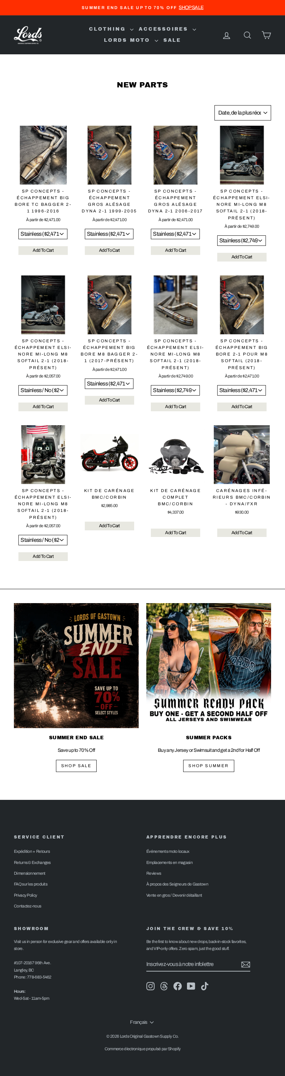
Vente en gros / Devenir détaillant (174, 895)
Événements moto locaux (167, 851)
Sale (172, 40)
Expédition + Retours (32, 851)
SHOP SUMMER (208, 765)
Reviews (153, 873)
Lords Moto (128, 40)
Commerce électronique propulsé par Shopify (143, 1048)
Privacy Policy (25, 895)
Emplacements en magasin (169, 862)
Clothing (108, 29)
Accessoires (165, 29)
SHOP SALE (76, 765)
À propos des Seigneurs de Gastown (177, 884)
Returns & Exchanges (32, 862)
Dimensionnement (30, 873)
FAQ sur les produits (30, 884)
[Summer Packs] (208, 665)
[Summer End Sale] (76, 665)
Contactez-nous (27, 906)
